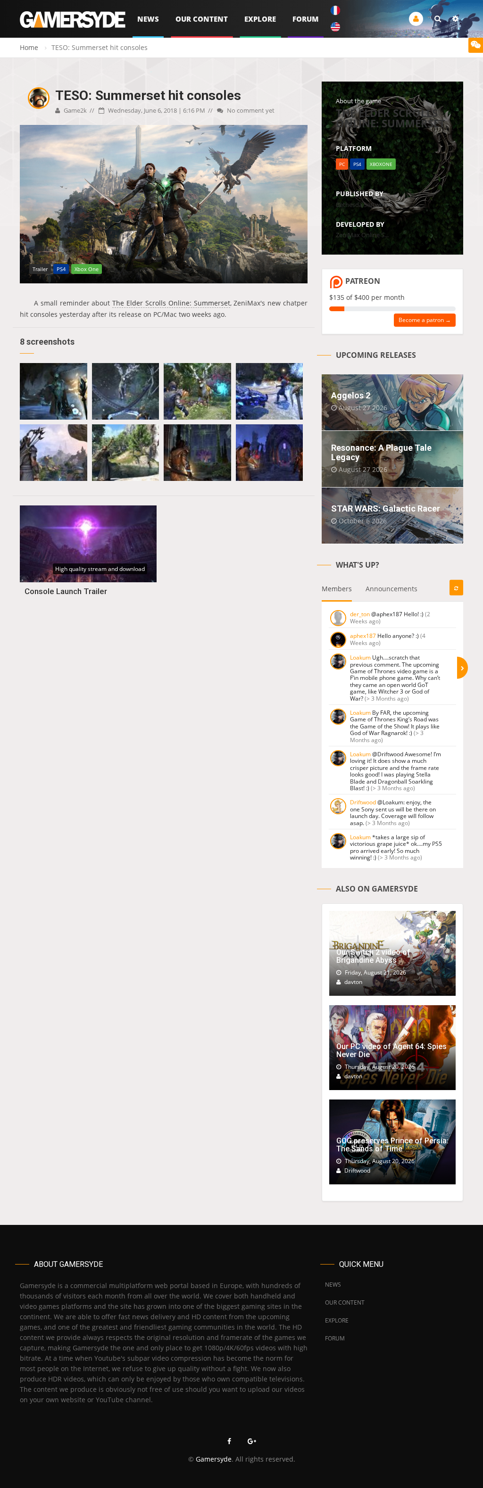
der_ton (360, 614)
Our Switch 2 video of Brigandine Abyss (373, 956)
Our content (201, 19)
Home (29, 47)
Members (337, 588)
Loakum (360, 657)
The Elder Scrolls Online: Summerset (171, 302)
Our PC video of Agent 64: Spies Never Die (391, 1050)
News (148, 19)
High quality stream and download (100, 569)
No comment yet (250, 110)
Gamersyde (214, 1459)
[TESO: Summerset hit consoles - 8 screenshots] (53, 391)
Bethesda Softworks (364, 204)
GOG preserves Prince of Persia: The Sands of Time (392, 1145)
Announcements (391, 588)
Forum (305, 19)
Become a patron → (425, 320)
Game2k (74, 110)
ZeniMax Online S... (362, 235)
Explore (260, 19)
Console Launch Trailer (66, 591)
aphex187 (363, 636)
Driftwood (363, 802)
